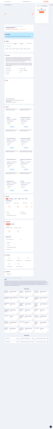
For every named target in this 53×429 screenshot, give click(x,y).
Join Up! (7, 26)
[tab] (38, 6)
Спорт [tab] (16, 198)
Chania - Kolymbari (14, 26)
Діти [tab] (23, 198)
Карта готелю (9, 274)
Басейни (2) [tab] (11, 198)
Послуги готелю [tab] (8, 200)
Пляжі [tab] (7, 198)
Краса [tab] (26, 198)
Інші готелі (26, 335)
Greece (10, 26)
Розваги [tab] (19, 198)
